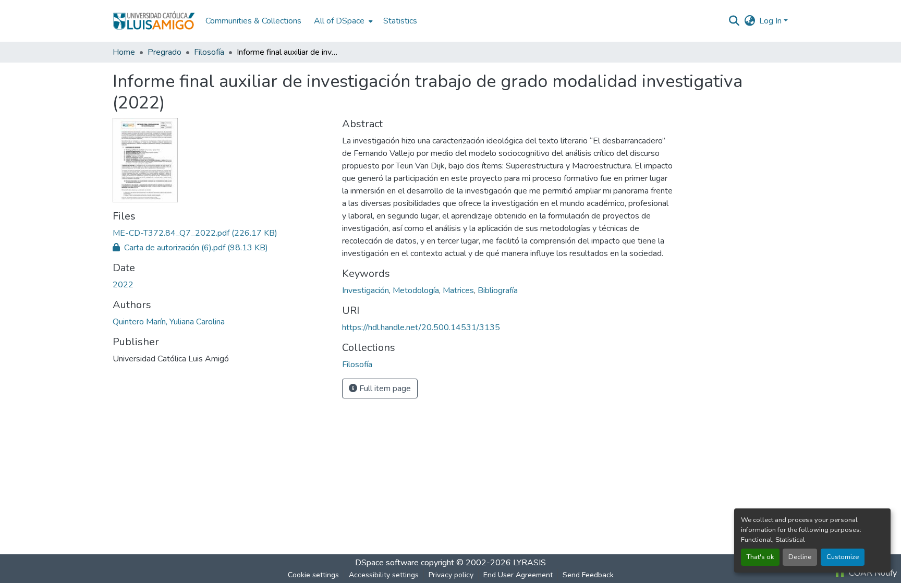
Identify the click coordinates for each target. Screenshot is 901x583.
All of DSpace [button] (339, 21)
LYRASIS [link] (529, 562)
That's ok (760, 557)
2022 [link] (123, 284)
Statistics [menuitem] (400, 21)
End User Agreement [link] (518, 575)
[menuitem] (342, 21)
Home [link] (124, 52)
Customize (842, 557)
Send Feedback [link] (588, 575)
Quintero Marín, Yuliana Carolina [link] (169, 321)
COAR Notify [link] (872, 573)
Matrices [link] (458, 290)
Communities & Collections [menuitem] (253, 21)
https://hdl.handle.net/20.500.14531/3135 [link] (421, 327)
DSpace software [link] (387, 562)
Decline (799, 557)
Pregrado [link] (164, 52)
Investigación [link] (365, 290)
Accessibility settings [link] (384, 575)
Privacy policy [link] (451, 575)
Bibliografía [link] (498, 290)
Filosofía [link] (209, 52)
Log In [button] (771, 21)
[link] (221, 233)
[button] (154, 20)
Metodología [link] (416, 290)
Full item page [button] (384, 388)
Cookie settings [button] (313, 575)
